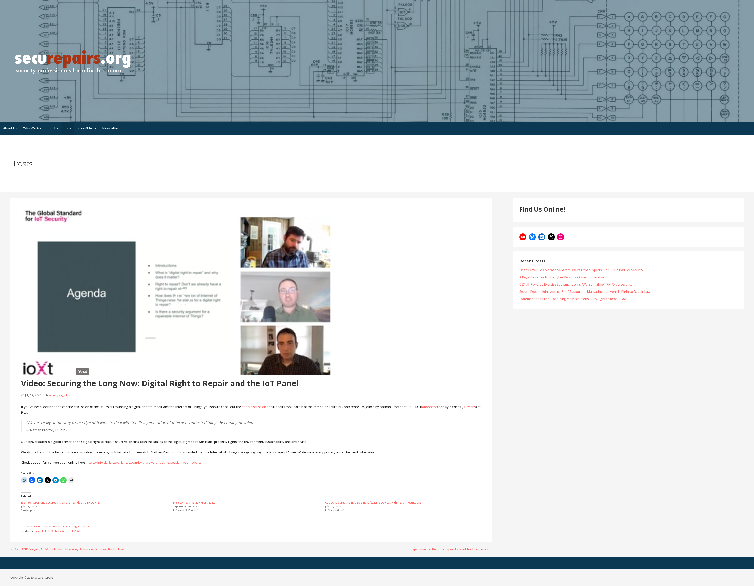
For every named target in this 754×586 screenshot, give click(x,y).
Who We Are (32, 128)
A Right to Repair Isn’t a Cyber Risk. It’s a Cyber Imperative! (562, 277)
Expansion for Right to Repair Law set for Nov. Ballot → (451, 549)
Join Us (53, 128)
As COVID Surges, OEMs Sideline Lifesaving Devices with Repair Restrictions (373, 502)
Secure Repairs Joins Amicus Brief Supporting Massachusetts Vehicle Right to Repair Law (584, 291)
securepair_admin (60, 395)
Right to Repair (60, 531)
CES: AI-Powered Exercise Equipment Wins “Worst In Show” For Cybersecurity (575, 284)
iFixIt (47, 531)
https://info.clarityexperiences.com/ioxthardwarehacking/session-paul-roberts (144, 462)
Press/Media (87, 128)
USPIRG (75, 531)
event (39, 531)
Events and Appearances (49, 526)
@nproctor (429, 407)
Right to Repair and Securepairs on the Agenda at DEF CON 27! (61, 502)
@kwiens (469, 407)
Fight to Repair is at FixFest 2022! (194, 502)
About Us (10, 128)
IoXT (69, 526)
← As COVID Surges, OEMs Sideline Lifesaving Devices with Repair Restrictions (67, 549)
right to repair (81, 526)
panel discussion (254, 407)
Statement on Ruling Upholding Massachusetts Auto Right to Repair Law (572, 299)
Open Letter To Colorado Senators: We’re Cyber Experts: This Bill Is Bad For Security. (581, 270)
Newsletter (110, 128)
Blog (67, 128)
